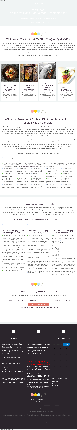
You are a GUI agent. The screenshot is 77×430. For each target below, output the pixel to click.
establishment (41, 241)
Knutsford (39, 422)
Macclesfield (44, 422)
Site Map (5, 379)
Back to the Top (38, 408)
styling (21, 261)
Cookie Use (16, 381)
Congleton (48, 422)
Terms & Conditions (20, 379)
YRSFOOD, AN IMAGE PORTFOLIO (10, 88)
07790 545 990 (11, 357)
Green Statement (11, 379)
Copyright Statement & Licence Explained (16, 378)
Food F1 (28, 422)
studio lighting (18, 249)
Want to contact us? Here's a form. (38, 304)
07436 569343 (19, 357)
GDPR (3, 382)
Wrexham (32, 422)
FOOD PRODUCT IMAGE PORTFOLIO (29, 88)
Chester (35, 422)
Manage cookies (3, 0)
